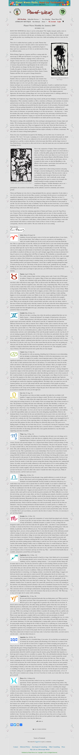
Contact (15, 747)
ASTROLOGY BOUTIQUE (23, 21)
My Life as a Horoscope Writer (40, 749)
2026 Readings (22, 19)
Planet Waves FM (56, 19)
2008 (35, 729)
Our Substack (36, 21)
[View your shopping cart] (63, 21)
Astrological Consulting (39, 747)
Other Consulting (54, 747)
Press (63, 747)
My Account (52, 22)
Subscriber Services (33, 19)
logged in (37, 742)
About (43, 21)
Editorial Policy (25, 747)
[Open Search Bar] (10, 12)
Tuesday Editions (41, 729)
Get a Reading (46, 19)
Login (59, 22)
